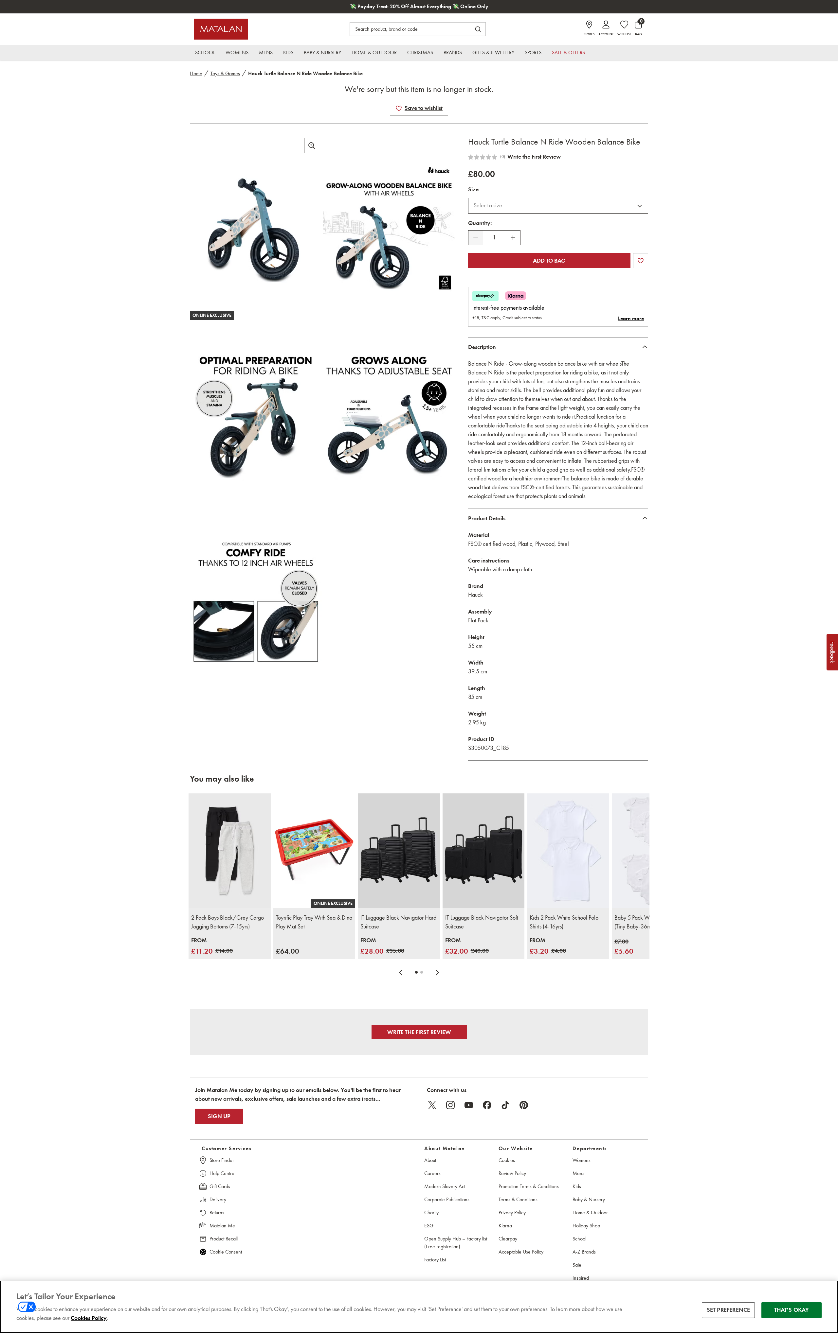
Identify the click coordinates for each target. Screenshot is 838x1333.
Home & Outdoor (590, 1212)
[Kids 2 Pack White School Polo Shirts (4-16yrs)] (568, 850)
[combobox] (558, 206)
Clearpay (508, 1239)
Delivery (218, 1199)
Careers (432, 1173)
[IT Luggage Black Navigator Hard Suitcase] (399, 850)
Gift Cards (220, 1186)
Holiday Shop (586, 1225)
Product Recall (224, 1239)
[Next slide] (437, 972)
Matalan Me (222, 1225)
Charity (431, 1212)
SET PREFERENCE (728, 1309)
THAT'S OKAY (791, 1309)
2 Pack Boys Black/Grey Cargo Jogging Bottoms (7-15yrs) (227, 922)
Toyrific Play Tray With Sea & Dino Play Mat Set (314, 922)
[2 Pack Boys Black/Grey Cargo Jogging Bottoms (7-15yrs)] (230, 850)
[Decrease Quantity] (475, 238)
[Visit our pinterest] (524, 1105)
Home (196, 73)
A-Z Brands (584, 1252)
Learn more (631, 318)
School (579, 1239)
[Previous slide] (401, 972)
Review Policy (512, 1173)
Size (473, 189)
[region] (419, 1307)
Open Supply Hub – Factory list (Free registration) (455, 1243)
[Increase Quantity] (513, 238)
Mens (578, 1173)
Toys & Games (225, 73)
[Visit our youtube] (469, 1105)
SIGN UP (219, 1116)
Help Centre (222, 1173)
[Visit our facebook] (487, 1105)
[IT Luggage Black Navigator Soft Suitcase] (484, 850)
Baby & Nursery (589, 1199)
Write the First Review (534, 156)
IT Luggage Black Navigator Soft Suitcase (481, 922)
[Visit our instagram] (450, 1105)
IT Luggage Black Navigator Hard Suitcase (398, 922)
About (430, 1160)
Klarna (505, 1225)
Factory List (435, 1259)
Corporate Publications (446, 1199)
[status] (494, 238)
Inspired (581, 1278)
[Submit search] (478, 29)
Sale (577, 1265)
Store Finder (222, 1160)
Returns (217, 1212)
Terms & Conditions (518, 1199)
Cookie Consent (226, 1252)
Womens (582, 1160)
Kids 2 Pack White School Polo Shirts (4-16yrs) (564, 922)
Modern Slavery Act (444, 1186)
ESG (428, 1225)
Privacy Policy (512, 1212)
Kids (577, 1186)
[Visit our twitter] (432, 1105)
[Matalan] (221, 29)
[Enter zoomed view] (311, 145)
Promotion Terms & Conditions (529, 1186)
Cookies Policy (89, 1318)
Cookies (507, 1160)
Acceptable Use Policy (521, 1252)
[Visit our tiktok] (505, 1105)
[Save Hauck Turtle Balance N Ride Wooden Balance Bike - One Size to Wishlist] (398, 108)
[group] (212, 946)
